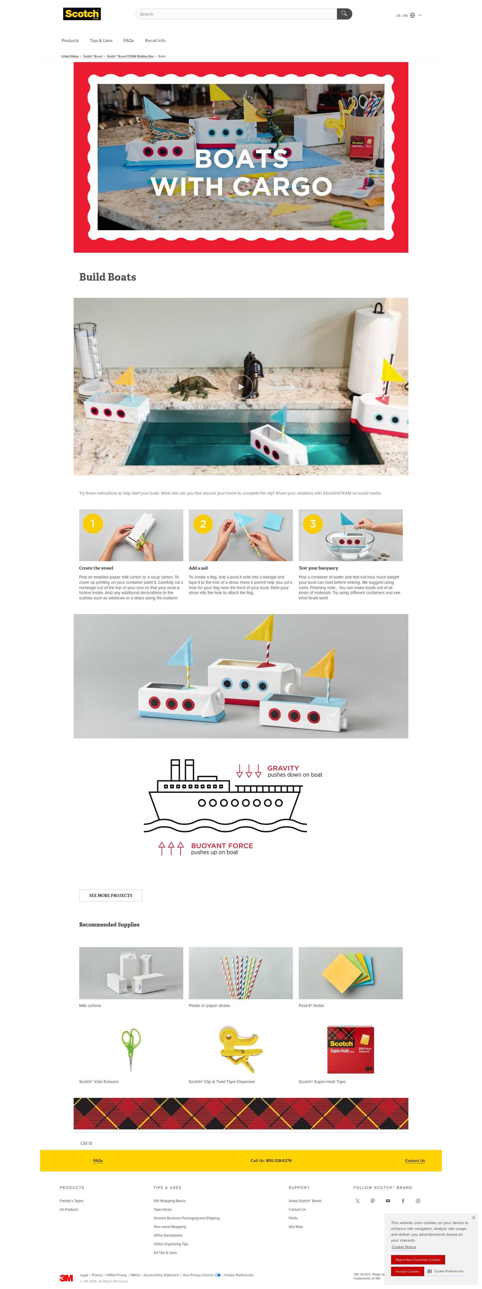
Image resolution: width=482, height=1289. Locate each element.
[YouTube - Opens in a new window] (388, 1201)
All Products (69, 1209)
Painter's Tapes (71, 1201)
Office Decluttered (168, 1235)
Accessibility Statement (161, 1275)
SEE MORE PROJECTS (110, 895)
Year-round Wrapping (170, 1227)
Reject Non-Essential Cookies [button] (418, 1260)
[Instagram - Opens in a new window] (418, 1201)
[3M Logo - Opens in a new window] (82, 14)
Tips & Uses (101, 40)
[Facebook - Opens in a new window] (403, 1201)
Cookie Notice (404, 1247)
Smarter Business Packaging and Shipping (187, 1218)
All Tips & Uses (165, 1253)
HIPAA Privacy (116, 1275)
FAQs (129, 40)
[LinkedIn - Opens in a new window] (372, 1201)
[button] (445, 1271)
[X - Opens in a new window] (357, 1201)
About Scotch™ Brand (305, 1201)
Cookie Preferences (239, 1275)
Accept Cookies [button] (408, 1271)
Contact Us (415, 1160)
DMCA (135, 1275)
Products (70, 40)
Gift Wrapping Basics (170, 1201)
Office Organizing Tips (171, 1244)
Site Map (296, 1227)
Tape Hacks (163, 1209)
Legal (84, 1275)
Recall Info (155, 40)
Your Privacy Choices (198, 1275)
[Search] (344, 14)
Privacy (97, 1275)
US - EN (402, 16)
